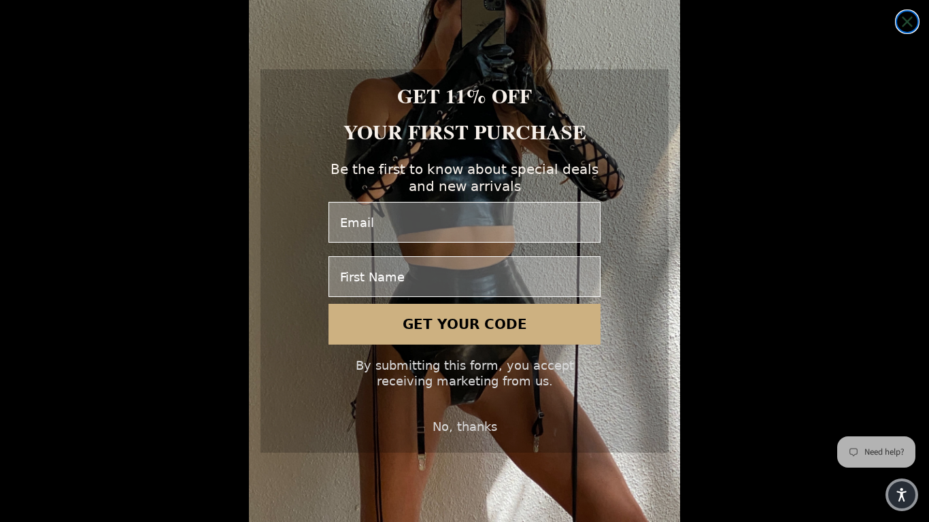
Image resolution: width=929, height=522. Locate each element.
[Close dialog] (907, 22)
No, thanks (465, 426)
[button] (901, 494)
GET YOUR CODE (465, 324)
